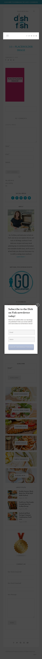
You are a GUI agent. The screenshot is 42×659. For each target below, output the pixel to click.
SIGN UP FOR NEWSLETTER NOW (21, 347)
